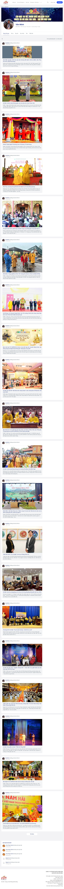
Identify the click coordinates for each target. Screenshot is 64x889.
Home (2, 6)
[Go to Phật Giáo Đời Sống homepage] (6, 2)
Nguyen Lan (8, 858)
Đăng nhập (53, 2)
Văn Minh (7, 42)
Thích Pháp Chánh (9, 845)
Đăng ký (59, 2)
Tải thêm (32, 834)
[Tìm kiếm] (47, 2)
